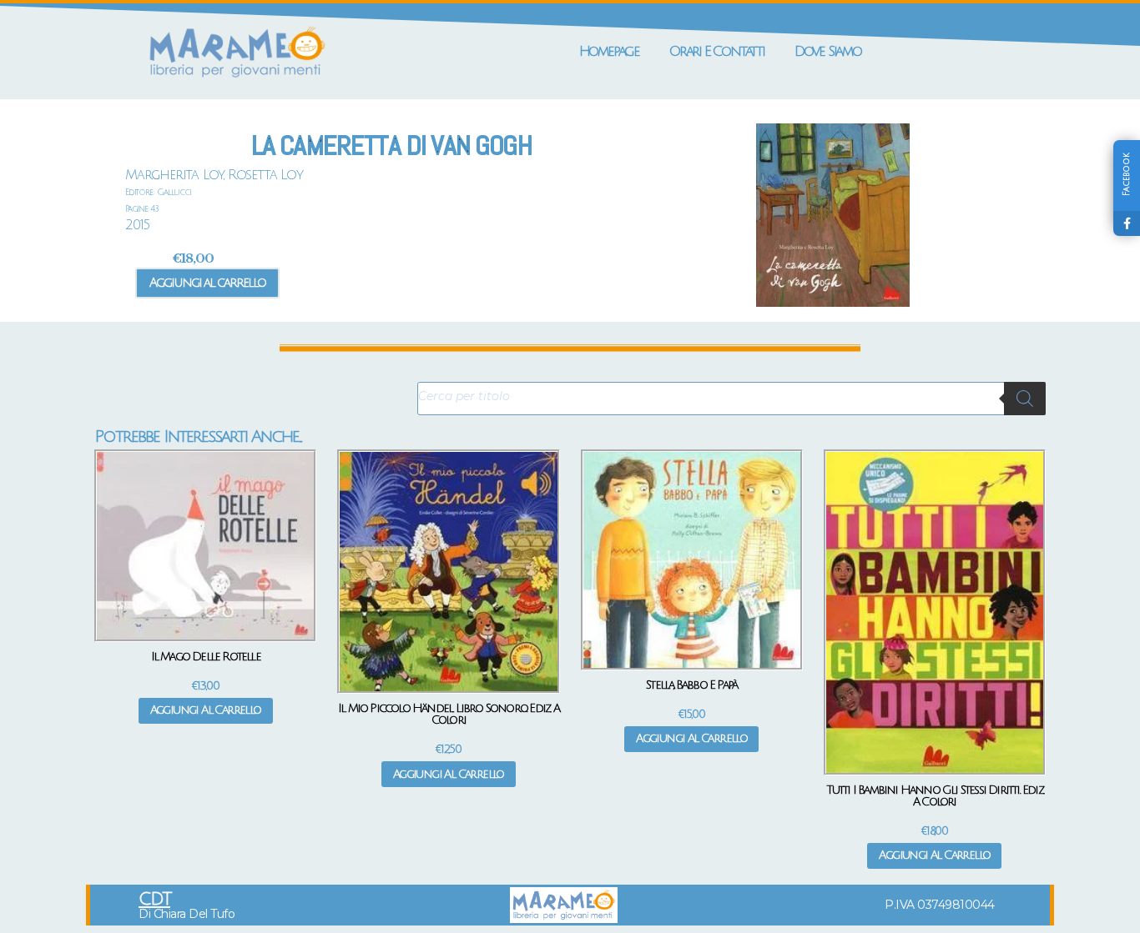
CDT (154, 899)
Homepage (609, 51)
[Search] (1025, 398)
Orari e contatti (716, 51)
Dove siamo (827, 51)
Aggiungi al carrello (207, 282)
